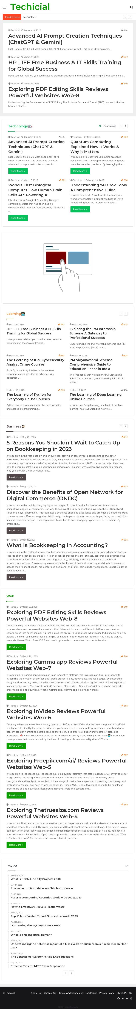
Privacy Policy (106, 993)
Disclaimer (91, 993)
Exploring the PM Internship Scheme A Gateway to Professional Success (93, 333)
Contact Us (50, 993)
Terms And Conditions (71, 993)
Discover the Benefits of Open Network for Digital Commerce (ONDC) (65, 495)
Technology (29, 17)
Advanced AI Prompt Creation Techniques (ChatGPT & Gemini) (65, 38)
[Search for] (131, 8)
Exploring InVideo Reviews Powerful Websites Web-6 (56, 714)
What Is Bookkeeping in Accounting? (57, 545)
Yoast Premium (71, 1007)
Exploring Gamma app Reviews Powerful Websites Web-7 (62, 664)
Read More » (18, 171)
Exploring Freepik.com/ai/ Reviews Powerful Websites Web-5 (67, 763)
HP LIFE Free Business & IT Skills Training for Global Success (64, 65)
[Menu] (4, 8)
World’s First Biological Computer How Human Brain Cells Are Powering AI (35, 190)
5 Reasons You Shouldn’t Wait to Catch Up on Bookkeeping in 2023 (63, 445)
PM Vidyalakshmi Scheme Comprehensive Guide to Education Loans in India (91, 364)
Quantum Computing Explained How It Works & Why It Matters (94, 147)
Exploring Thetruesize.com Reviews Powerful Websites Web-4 (55, 813)
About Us (36, 993)
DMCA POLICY (124, 993)
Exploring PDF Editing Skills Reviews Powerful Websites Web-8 (58, 92)
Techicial (15, 30)
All (100, 126)
